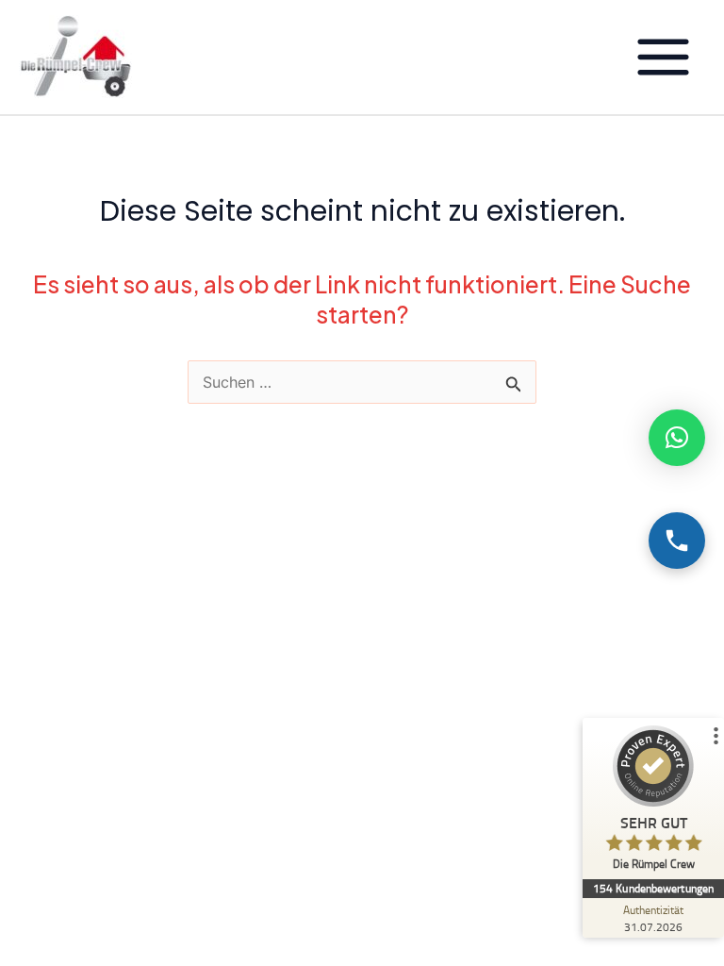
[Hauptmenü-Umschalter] (662, 57)
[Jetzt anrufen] (677, 540)
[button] (677, 437)
